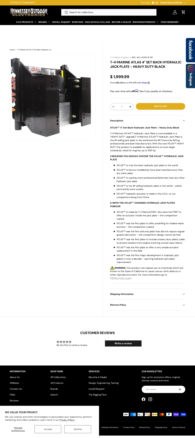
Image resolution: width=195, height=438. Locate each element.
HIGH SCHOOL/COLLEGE (97, 22)
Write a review (123, 343)
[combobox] (108, 12)
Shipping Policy (161, 427)
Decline (78, 429)
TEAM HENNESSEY (170, 22)
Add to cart (160, 106)
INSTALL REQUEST (61, 22)
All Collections (58, 377)
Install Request (97, 388)
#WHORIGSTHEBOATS (144, 22)
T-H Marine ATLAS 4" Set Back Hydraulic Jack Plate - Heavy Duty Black (34, 50)
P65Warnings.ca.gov (120, 278)
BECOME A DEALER (121, 22)
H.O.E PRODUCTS (24, 22)
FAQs (12, 394)
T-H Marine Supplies (119, 57)
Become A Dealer (98, 377)
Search (54, 394)
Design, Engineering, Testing (104, 383)
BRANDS (42, 22)
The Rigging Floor (98, 394)
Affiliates (14, 383)
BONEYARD (77, 22)
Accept (48, 429)
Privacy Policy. (67, 419)
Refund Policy (144, 427)
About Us (15, 377)
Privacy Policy (128, 427)
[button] (183, 12)
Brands (54, 388)
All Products (56, 383)
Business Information (110, 427)
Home (12, 50)
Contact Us (16, 388)
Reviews (14, 400)
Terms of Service (178, 427)
